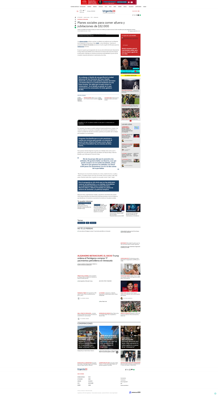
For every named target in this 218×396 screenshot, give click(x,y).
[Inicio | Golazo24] (140, 15)
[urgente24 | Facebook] (133, 15)
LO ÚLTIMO (124, 153)
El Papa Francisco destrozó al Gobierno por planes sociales (111, 99)
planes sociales (81, 223)
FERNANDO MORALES (127, 150)
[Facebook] (75, 17)
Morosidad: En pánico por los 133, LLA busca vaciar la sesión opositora (130, 243)
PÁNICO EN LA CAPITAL (83, 276)
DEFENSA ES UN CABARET (127, 144)
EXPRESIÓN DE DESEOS (105, 313)
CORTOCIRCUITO (125, 258)
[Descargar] (75, 25)
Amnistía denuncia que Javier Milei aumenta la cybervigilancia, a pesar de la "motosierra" (130, 344)
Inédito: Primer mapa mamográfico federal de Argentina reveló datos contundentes (130, 277)
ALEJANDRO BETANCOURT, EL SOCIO (95, 255)
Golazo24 (131, 6)
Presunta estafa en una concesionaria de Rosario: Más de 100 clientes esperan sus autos (100, 210)
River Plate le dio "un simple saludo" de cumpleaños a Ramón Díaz (109, 314)
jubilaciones (80, 46)
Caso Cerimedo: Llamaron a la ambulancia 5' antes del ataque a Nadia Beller (130, 364)
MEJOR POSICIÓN (114, 210)
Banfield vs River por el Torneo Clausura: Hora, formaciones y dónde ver (130, 314)
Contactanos (123, 380)
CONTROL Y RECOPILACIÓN (127, 339)
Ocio (106, 6)
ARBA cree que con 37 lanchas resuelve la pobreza (91, 98)
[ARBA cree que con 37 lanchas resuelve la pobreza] (80, 99)
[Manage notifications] (215, 393)
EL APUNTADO (125, 159)
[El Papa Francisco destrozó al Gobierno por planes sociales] (101, 99)
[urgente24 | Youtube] (138, 15)
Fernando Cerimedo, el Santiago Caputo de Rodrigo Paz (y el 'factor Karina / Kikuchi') (87, 364)
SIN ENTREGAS (97, 205)
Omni (114, 6)
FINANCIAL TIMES (81, 293)
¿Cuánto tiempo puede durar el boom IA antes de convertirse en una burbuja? (87, 314)
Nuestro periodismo (124, 385)
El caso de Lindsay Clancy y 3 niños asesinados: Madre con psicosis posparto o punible (108, 364)
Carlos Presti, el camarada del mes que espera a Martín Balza (127, 146)
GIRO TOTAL (124, 134)
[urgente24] (82, 370)
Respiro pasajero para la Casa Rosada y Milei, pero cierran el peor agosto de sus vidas (130, 51)
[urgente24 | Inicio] (139, 387)
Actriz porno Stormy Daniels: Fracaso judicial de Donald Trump (84, 207)
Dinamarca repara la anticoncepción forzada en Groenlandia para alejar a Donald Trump (87, 343)
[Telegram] (75, 23)
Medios (95, 6)
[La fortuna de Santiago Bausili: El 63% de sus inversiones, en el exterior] (133, 211)
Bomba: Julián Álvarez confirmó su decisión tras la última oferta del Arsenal (127, 136)
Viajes (144, 6)
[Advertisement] (98, 65)
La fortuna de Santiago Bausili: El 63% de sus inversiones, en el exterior (132, 214)
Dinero (120, 6)
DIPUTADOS (124, 243)
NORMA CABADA (85, 298)
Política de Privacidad (88, 390)
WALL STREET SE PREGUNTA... (84, 313)
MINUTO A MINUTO (125, 313)
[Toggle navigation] (78, 11)
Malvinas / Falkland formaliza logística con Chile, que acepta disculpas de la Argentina (127, 130)
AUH (97, 43)
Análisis (101, 6)
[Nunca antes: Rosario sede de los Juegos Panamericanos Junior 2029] (117, 211)
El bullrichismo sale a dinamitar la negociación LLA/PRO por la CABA (130, 260)
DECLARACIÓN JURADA (131, 210)
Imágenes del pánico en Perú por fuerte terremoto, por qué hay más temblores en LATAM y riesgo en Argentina (108, 342)
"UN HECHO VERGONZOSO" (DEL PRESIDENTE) (86, 203)
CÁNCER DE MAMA (125, 276)
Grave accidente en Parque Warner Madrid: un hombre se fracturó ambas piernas (87, 277)
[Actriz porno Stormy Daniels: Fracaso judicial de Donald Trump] (81, 204)
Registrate (134, 11)
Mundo (89, 6)
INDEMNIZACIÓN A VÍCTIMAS (86, 338)
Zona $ (125, 6)
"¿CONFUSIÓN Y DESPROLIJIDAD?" (125, 127)
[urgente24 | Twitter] (134, 15)
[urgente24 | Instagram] (136, 15)
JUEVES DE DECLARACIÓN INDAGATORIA (130, 363)
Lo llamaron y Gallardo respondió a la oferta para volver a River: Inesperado (127, 155)
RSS (121, 383)
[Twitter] (75, 19)
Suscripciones (123, 378)
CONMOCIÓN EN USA (104, 363)
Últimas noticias (75, 6)
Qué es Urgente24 (124, 381)
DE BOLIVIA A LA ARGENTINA (84, 363)
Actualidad (83, 6)
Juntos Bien (138, 6)
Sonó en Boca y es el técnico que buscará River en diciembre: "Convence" (127, 161)
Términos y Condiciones (81, 390)
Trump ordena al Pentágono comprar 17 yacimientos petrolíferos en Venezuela (98, 258)
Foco (110, 6)
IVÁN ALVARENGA (129, 140)
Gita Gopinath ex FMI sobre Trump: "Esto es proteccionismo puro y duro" (86, 294)
